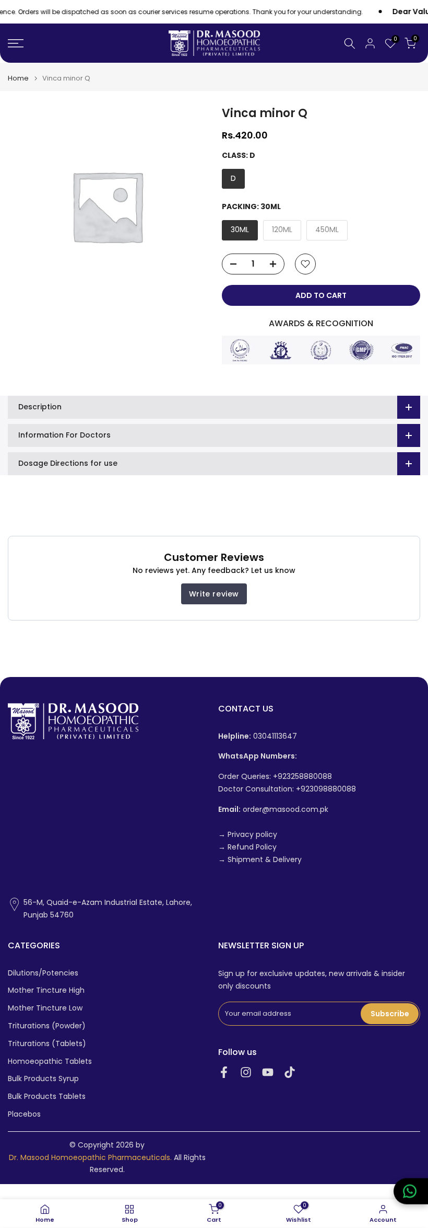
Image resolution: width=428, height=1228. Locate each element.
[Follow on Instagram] (246, 1072)
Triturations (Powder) (47, 1026)
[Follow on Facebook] (224, 1072)
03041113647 (257, 736)
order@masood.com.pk (273, 809)
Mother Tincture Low (45, 1008)
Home (18, 78)
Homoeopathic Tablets (50, 1061)
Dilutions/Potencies (43, 973)
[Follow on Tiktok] (289, 1072)
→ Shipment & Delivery (260, 860)
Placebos (24, 1114)
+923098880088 (326, 789)
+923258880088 (302, 777)
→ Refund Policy (247, 847)
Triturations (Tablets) (47, 1044)
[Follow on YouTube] (268, 1072)
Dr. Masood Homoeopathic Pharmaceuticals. (90, 1158)
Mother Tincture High (46, 990)
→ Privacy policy (247, 835)
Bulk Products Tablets (47, 1096)
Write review (214, 594)
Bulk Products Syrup (43, 1079)
